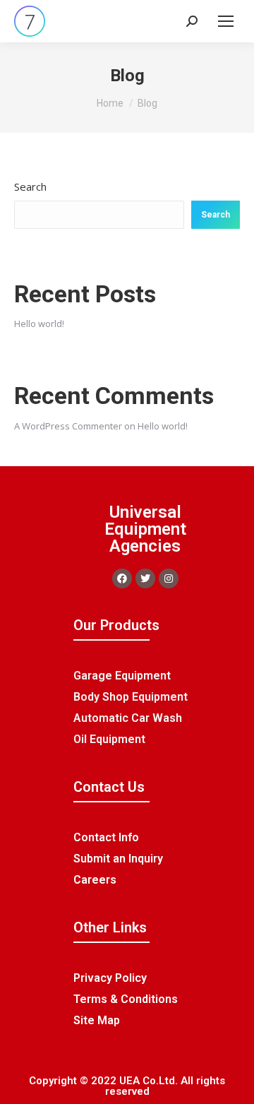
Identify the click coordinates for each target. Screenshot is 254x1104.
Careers (94, 879)
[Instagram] (169, 578)
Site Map (96, 1020)
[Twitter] (145, 578)
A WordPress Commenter (68, 426)
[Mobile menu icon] (226, 21)
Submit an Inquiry (118, 858)
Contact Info (106, 837)
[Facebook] (122, 578)
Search (30, 186)
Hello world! (39, 323)
